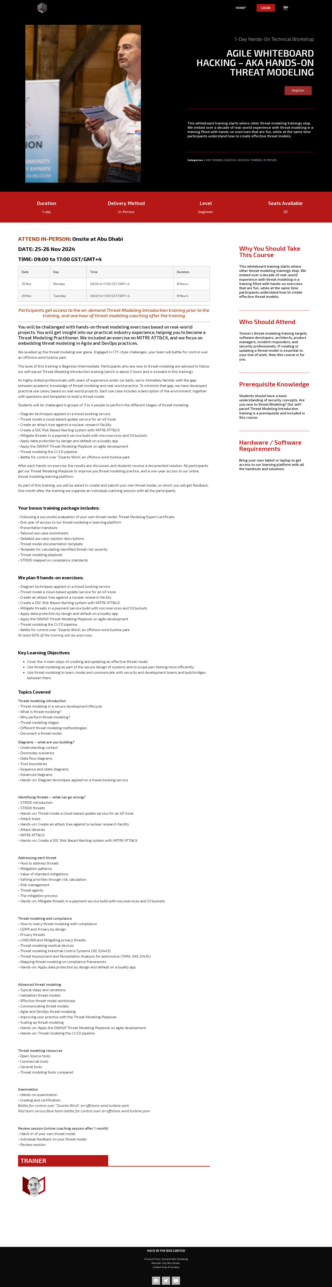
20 (285, 211)
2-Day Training (213, 159)
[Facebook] (156, 1281)
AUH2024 (230, 159)
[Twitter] (166, 1281)
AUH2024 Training (250, 159)
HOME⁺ (241, 8)
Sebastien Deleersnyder (49, 1206)
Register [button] (298, 90)
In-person (270, 159)
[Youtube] (176, 1281)
